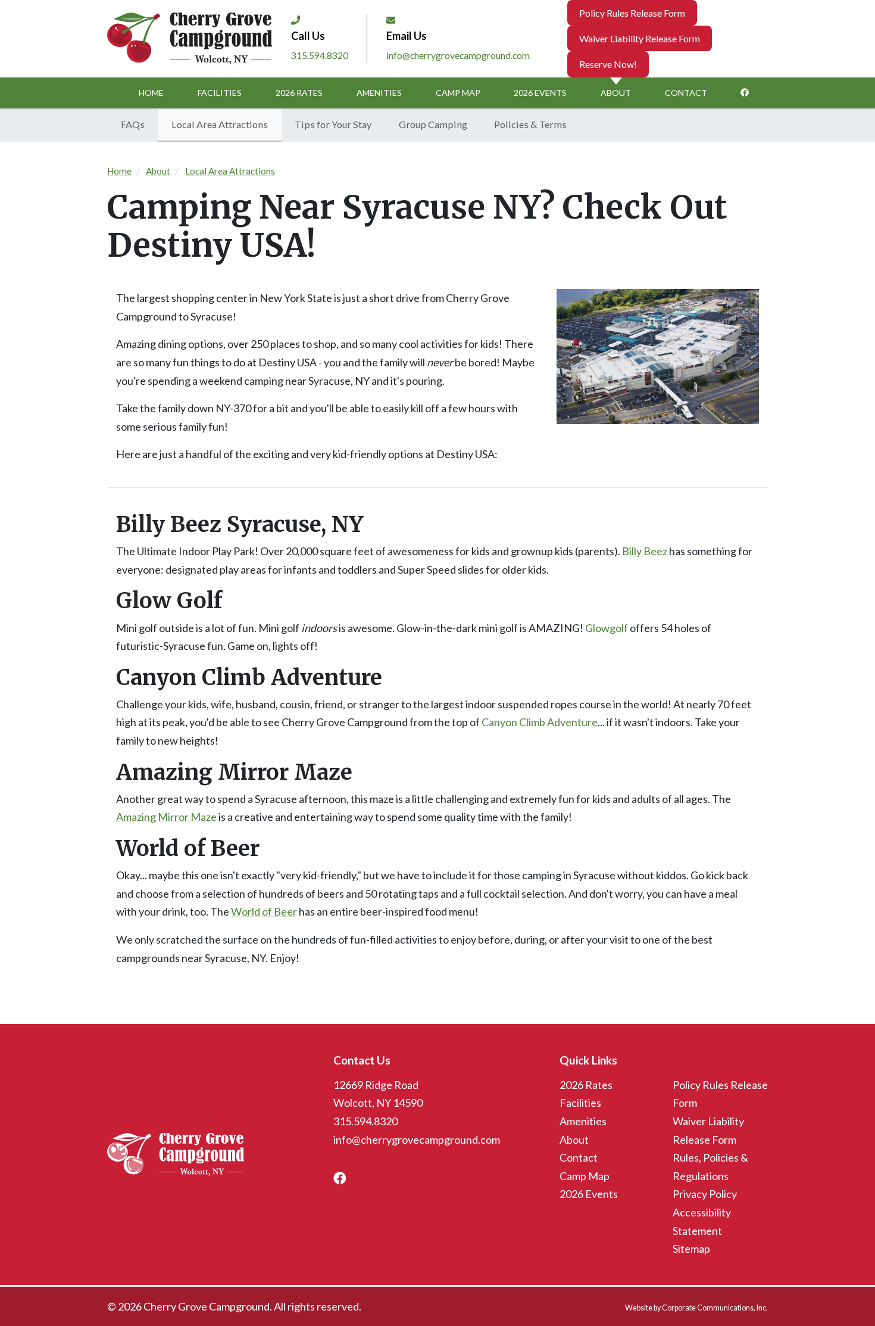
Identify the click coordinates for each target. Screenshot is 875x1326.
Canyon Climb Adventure (540, 722)
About (616, 93)
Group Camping (433, 124)
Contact (686, 93)
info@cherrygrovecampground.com (458, 55)
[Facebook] (744, 93)
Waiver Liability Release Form (639, 38)
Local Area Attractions (219, 124)
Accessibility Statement (702, 1221)
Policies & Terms (530, 124)
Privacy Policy (705, 1193)
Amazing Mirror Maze (166, 816)
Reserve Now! (608, 64)
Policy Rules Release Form (632, 12)
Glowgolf (606, 627)
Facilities (220, 93)
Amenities (379, 93)
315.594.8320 (319, 55)
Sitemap (691, 1248)
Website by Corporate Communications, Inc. (696, 1307)
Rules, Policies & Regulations (710, 1166)
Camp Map (458, 93)
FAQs (133, 124)
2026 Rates (299, 93)
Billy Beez (644, 551)
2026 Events (540, 93)
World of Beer (264, 911)
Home (151, 93)
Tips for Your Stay (333, 124)
